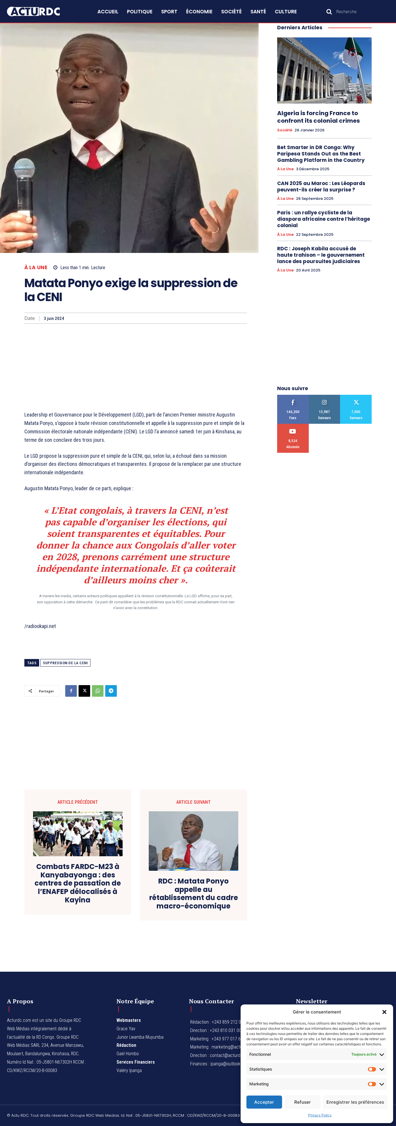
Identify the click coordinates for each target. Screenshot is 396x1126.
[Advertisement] (135, 367)
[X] (84, 691)
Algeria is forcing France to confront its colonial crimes (318, 117)
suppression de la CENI (65, 663)
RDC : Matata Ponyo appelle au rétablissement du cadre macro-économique (193, 893)
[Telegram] (111, 691)
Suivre (324, 397)
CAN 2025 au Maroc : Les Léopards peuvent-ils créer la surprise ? (321, 186)
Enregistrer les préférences (355, 1102)
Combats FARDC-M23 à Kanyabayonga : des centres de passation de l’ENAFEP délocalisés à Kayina (77, 883)
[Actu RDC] (39, 11)
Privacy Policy (320, 1115)
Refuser (302, 1102)
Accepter (264, 1102)
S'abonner (293, 426)
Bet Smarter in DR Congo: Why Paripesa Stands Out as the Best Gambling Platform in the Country (321, 154)
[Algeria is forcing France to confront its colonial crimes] (324, 70)
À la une (35, 267)
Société (284, 130)
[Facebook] (71, 691)
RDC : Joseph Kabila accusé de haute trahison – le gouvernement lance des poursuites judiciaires (321, 255)
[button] (384, 1012)
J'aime (293, 397)
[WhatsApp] (97, 691)
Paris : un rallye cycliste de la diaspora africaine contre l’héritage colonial (323, 219)
